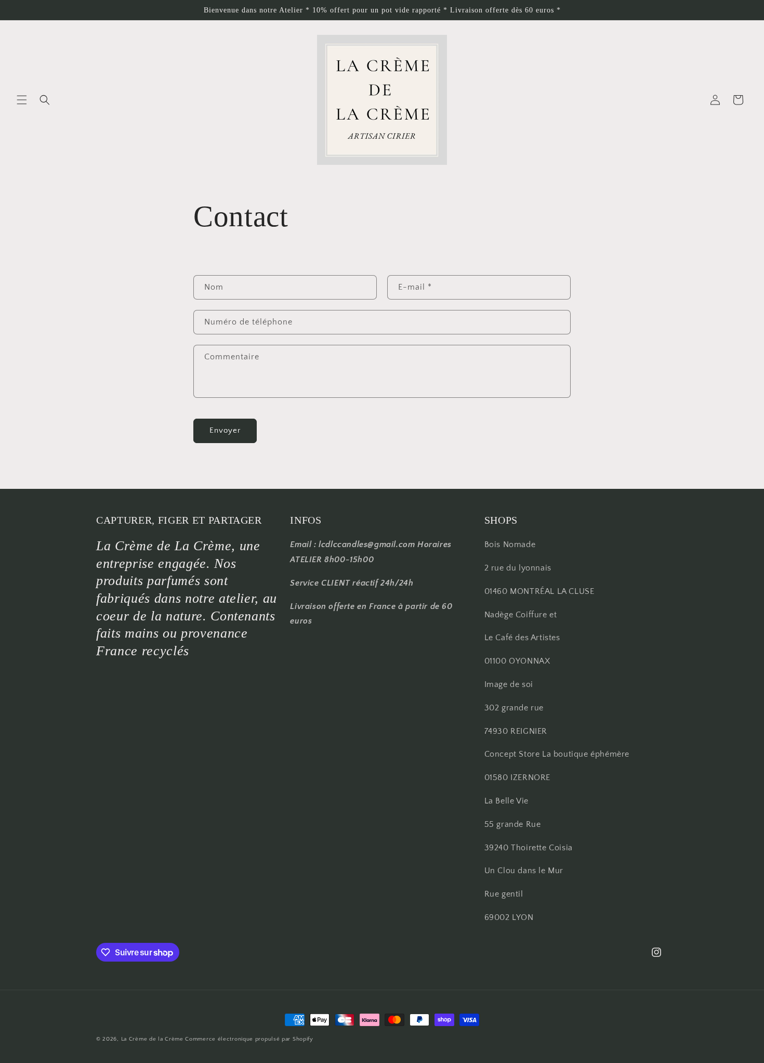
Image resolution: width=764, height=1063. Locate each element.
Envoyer (225, 430)
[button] (21, 99)
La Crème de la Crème (152, 1039)
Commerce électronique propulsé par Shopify (249, 1039)
